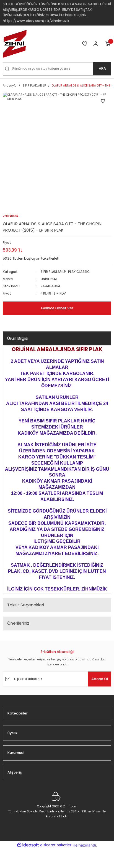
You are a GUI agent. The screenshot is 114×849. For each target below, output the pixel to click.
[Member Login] (96, 44)
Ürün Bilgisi (17, 338)
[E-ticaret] (56, 845)
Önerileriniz (18, 623)
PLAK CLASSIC (79, 272)
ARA (102, 68)
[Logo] (15, 44)
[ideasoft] (28, 845)
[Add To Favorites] (102, 101)
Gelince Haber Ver (57, 308)
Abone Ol (99, 678)
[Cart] (108, 44)
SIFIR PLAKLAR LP (53, 272)
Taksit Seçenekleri (25, 605)
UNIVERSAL (49, 279)
